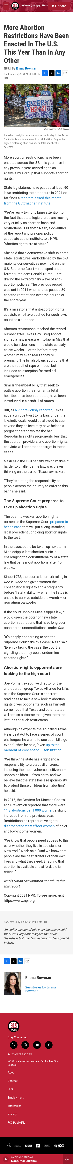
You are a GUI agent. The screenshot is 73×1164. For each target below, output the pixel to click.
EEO (10, 1089)
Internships (14, 1106)
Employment (16, 1097)
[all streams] (68, 1159)
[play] (6, 1159)
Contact (13, 1081)
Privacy (12, 1114)
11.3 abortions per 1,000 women (28, 810)
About (11, 1072)
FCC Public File (16, 1122)
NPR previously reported (34, 410)
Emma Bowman (26, 68)
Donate (60, 6)
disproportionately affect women (29, 826)
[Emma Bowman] (12, 983)
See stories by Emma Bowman (40, 989)
